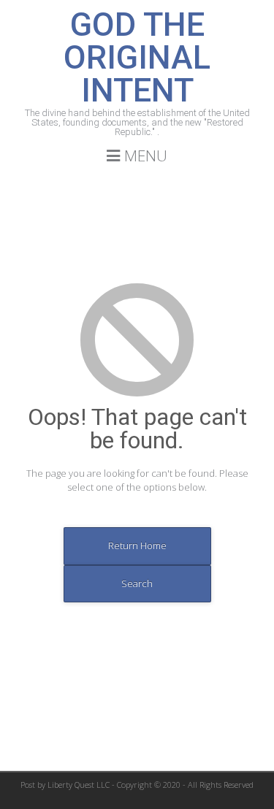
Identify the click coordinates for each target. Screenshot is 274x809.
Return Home (137, 545)
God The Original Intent (137, 57)
